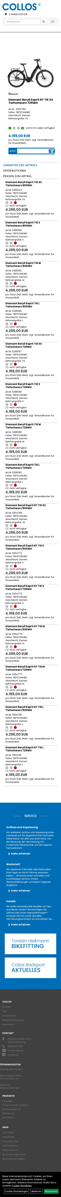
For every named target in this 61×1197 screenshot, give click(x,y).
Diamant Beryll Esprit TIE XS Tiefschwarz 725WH (23, 345)
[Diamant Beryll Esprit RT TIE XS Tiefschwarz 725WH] (30, 73)
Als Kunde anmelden (13, 1158)
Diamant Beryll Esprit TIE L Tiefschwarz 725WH (22, 466)
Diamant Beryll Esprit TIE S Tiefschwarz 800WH (22, 224)
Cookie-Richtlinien (22, 1185)
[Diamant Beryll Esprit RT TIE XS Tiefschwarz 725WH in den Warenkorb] (52, 151)
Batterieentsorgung (13, 1020)
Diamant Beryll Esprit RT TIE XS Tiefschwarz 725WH (30, 101)
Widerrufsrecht (10, 1150)
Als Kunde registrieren (14, 1154)
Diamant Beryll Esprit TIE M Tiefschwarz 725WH (23, 426)
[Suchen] (44, 21)
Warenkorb (8, 1136)
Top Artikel (8, 1132)
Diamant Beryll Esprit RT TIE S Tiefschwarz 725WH (24, 587)
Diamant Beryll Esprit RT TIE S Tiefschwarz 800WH (24, 547)
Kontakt (6, 1006)
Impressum (8, 1024)
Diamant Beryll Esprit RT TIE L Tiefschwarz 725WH (24, 749)
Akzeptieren (51, 1191)
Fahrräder (7, 1101)
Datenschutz (9, 1015)
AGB (4, 1011)
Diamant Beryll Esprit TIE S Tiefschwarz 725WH (22, 385)
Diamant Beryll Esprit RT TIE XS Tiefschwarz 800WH (25, 506)
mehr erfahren (20, 853)
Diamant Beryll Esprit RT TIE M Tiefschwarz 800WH (25, 627)
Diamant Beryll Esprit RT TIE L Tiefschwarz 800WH (24, 708)
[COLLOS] (21, 6)
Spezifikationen (14, 171)
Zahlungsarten (10, 1145)
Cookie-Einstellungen (16, 1191)
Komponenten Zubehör (15, 1105)
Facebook (13, 1054)
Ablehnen (36, 1191)
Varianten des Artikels (20, 165)
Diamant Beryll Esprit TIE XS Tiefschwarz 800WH (23, 183)
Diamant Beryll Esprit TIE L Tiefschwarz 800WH (22, 305)
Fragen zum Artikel (17, 176)
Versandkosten (10, 1141)
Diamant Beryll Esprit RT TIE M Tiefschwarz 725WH (25, 668)
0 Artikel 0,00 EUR (18, 14)
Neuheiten (8, 1117)
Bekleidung (8, 1113)
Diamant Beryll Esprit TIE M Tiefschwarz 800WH (23, 264)
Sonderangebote (11, 1109)
